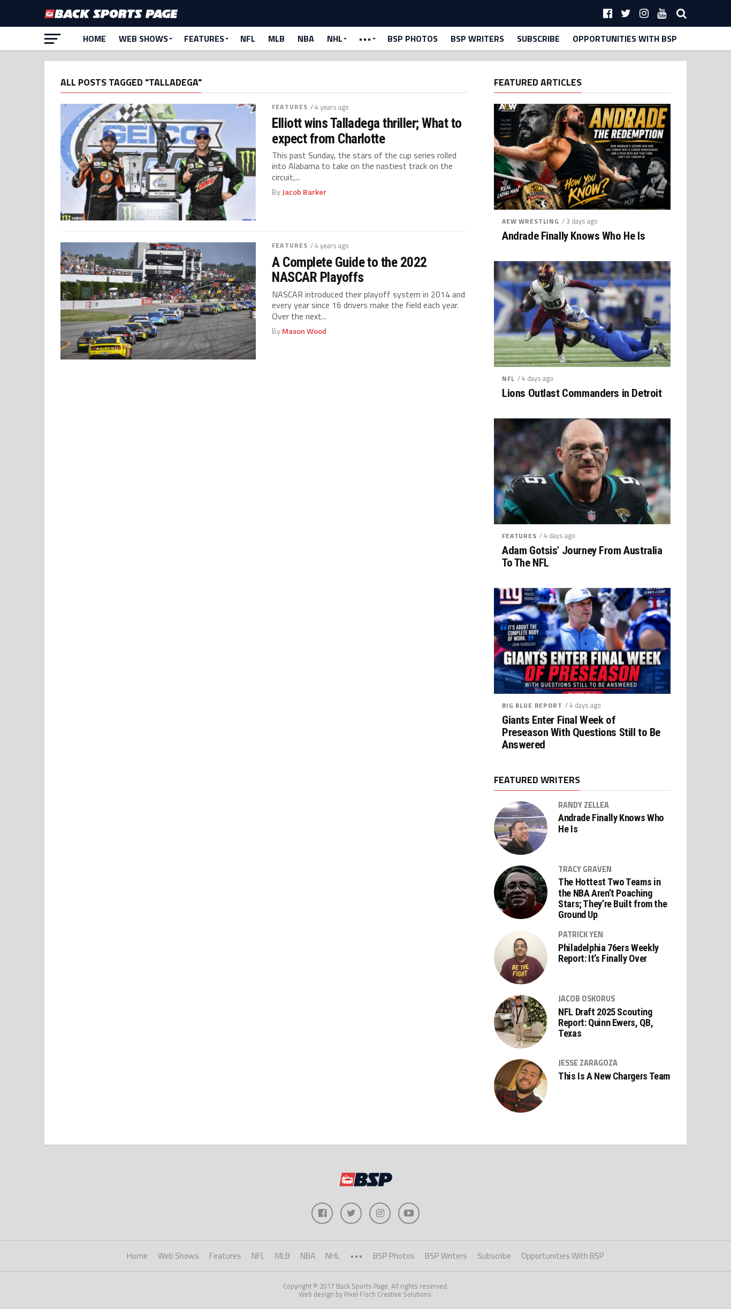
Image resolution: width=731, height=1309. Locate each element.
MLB (276, 38)
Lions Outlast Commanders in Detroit (581, 393)
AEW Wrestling (530, 221)
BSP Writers (477, 38)
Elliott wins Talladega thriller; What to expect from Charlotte (367, 131)
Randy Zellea (583, 805)
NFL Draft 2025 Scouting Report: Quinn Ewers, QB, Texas (605, 1023)
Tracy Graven (585, 869)
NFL (247, 38)
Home (94, 38)
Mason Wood (304, 331)
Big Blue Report (532, 705)
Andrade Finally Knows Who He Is (573, 236)
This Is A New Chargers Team (614, 1076)
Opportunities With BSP (625, 38)
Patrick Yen (580, 934)
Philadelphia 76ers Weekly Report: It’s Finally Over (608, 953)
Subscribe (538, 38)
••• (365, 38)
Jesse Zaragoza (588, 1063)
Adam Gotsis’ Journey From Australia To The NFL (582, 557)
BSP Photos (412, 38)
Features (204, 38)
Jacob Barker (304, 192)
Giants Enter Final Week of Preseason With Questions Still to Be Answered (581, 732)
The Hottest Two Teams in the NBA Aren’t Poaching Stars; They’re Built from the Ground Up (612, 898)
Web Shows (143, 38)
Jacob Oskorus (586, 998)
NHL (334, 38)
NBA (306, 38)
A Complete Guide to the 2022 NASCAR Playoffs (349, 270)
